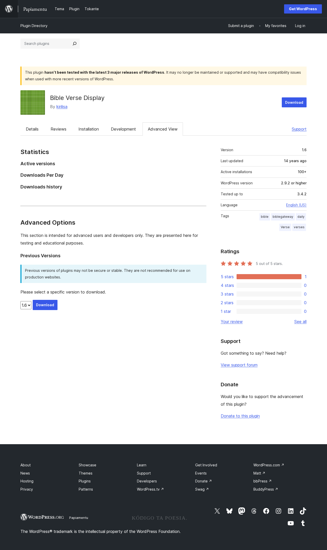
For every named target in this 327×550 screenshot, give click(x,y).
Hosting (26, 481)
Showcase (87, 465)
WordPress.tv (150, 489)
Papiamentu (78, 518)
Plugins (85, 481)
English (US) (296, 205)
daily (301, 217)
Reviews (58, 129)
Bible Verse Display (77, 97)
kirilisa (61, 106)
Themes (85, 473)
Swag (202, 489)
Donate (203, 481)
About (25, 465)
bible (264, 217)
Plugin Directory (34, 25)
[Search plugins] (74, 44)
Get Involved (206, 465)
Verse (285, 227)
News (25, 473)
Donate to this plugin (240, 415)
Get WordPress (303, 9)
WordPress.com (268, 465)
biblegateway (283, 217)
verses (299, 227)
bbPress (262, 481)
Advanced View (163, 129)
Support (299, 129)
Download (294, 102)
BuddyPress (265, 489)
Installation (88, 129)
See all (300, 321)
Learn (141, 465)
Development (123, 129)
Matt (259, 473)
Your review (232, 321)
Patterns (86, 489)
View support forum (239, 364)
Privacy (26, 489)
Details (32, 129)
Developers (147, 481)
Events (201, 473)
